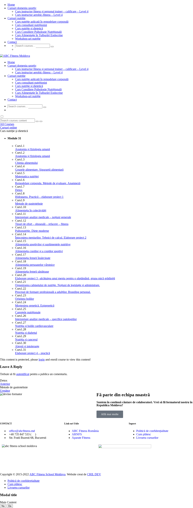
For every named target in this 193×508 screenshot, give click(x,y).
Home (11, 4)
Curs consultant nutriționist (31, 25)
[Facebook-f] (103, 462)
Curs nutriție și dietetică (29, 28)
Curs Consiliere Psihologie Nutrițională (38, 31)
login (42, 359)
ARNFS (77, 434)
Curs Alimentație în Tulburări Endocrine (39, 35)
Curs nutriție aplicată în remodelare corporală (41, 21)
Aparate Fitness (81, 437)
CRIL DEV (94, 474)
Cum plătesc (143, 434)
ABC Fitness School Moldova (47, 474)
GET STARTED (25, 49)
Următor (5, 390)
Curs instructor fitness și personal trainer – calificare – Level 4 (51, 11)
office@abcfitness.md (22, 430)
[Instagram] (113, 462)
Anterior (5, 383)
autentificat (22, 374)
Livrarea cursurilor (147, 437)
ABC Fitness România (85, 430)
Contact (12, 42)
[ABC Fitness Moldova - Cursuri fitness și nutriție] (15, 55)
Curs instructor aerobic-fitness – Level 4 (39, 14)
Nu (3, 506)
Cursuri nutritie (16, 18)
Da (9, 506)
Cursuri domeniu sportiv (22, 8)
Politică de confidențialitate (152, 430)
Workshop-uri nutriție (28, 38)
